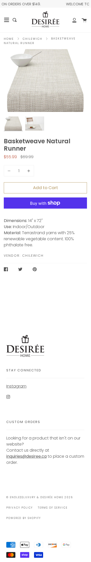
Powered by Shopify (23, 518)
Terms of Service (53, 508)
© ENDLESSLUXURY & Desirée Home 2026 (39, 497)
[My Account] (72, 20)
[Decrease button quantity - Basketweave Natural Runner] (10, 170)
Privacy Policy (19, 508)
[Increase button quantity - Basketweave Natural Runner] (28, 170)
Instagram (16, 386)
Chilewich (32, 39)
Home (9, 39)
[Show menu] (6, 20)
